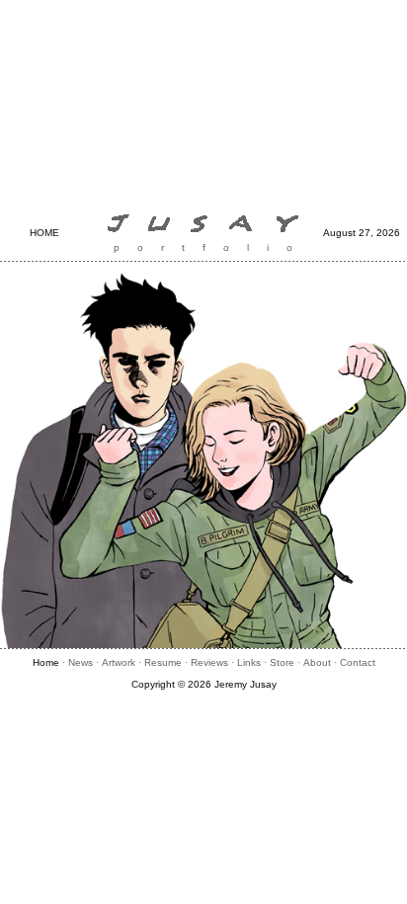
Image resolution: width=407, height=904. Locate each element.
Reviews (209, 662)
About (317, 662)
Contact (357, 662)
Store (282, 662)
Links (249, 662)
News (80, 662)
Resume (163, 662)
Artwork (118, 662)
